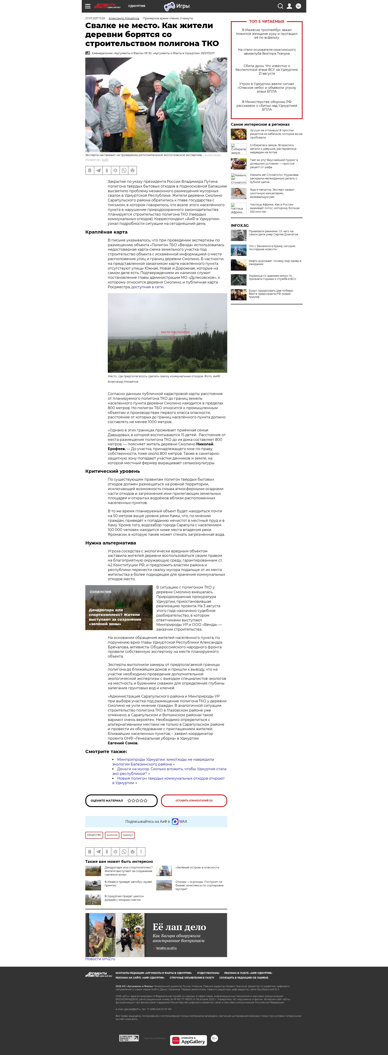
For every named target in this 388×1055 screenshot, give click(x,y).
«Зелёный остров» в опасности (197, 867)
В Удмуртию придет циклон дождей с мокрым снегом (124, 897)
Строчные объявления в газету (192, 977)
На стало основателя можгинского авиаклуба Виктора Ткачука (267, 52)
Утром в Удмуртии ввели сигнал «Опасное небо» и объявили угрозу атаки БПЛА (267, 88)
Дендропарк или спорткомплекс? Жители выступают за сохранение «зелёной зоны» (129, 871)
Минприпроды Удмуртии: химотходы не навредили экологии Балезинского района (163, 761)
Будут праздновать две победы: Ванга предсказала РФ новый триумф (271, 294)
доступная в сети (147, 287)
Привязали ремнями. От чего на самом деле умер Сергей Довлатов (273, 233)
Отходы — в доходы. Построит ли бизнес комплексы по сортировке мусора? (199, 885)
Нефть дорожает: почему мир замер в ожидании (275, 262)
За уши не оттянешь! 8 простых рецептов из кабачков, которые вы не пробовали (276, 134)
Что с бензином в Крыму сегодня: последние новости (272, 248)
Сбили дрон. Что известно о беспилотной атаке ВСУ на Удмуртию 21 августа (267, 70)
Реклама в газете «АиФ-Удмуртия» (248, 973)
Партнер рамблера (154, 1038)
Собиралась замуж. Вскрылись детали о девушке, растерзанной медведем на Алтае (273, 148)
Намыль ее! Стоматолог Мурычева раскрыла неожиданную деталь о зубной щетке (274, 178)
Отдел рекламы (208, 973)
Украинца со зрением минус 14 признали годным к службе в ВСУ (272, 277)
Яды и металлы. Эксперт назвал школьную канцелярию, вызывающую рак (272, 193)
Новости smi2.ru (100, 959)
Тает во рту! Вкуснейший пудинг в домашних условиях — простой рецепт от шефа (274, 163)
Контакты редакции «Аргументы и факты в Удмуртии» (154, 973)
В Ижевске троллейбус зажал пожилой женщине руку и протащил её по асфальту (267, 34)
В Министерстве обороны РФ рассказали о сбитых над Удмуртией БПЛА (266, 106)
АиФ (105, 159)
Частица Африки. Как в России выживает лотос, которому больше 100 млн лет (275, 208)
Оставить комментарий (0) (194, 800)
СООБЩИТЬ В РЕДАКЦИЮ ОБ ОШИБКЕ (243, 977)
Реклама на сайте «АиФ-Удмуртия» (140, 977)
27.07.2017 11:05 (95, 18)
